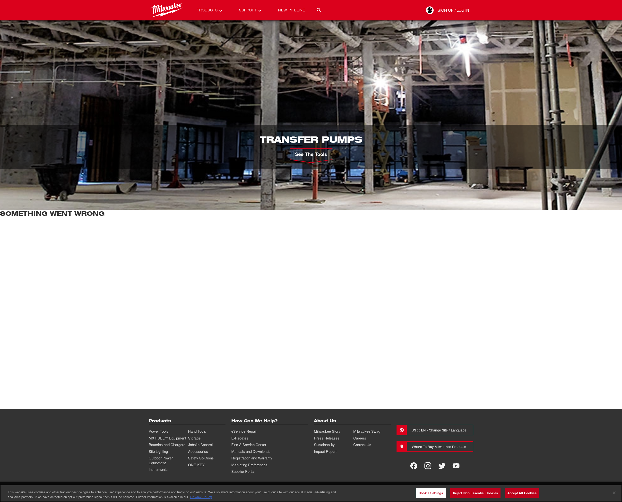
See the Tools (311, 154)
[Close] (614, 492)
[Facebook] (414, 466)
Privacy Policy (201, 496)
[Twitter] (442, 466)
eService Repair (244, 431)
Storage (194, 438)
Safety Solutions (201, 458)
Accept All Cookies (521, 493)
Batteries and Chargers (167, 444)
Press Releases (326, 438)
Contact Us (362, 444)
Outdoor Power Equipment (161, 460)
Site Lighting (158, 451)
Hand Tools (197, 431)
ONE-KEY (196, 464)
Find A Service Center (248, 444)
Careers (359, 438)
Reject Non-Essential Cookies (475, 493)
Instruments (158, 469)
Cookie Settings (431, 493)
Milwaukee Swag (366, 431)
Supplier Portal (242, 471)
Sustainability (324, 444)
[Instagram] (428, 466)
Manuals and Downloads (250, 451)
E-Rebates (239, 438)
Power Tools (158, 431)
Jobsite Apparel (200, 444)
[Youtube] (456, 466)
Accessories (198, 451)
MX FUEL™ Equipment (167, 438)
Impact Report (325, 451)
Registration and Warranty (251, 458)
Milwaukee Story (327, 431)
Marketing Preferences (249, 464)
